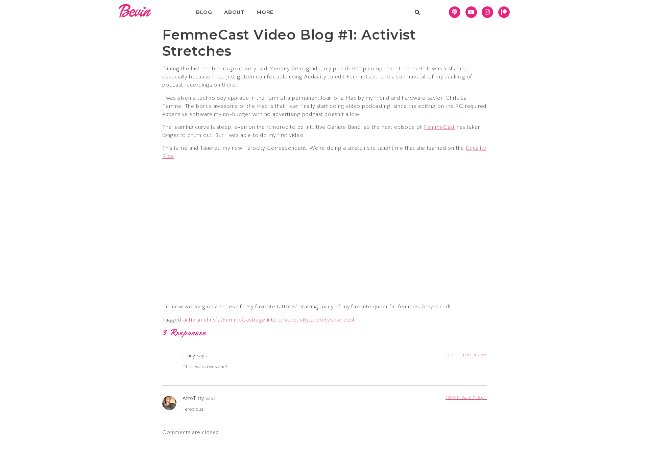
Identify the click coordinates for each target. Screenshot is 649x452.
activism (193, 319)
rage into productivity (281, 319)
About (234, 12)
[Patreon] (504, 12)
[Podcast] (454, 12)
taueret (318, 319)
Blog (204, 12)
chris (210, 319)
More (265, 12)
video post (341, 319)
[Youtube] (471, 12)
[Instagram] (487, 12)
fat (219, 319)
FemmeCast (439, 127)
